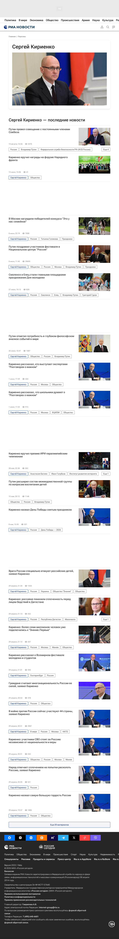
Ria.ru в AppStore (82, 859)
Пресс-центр (64, 859)
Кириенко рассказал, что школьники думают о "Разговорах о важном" (37, 394)
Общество (22, 854)
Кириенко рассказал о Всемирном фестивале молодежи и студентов (36, 656)
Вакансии (9, 871)
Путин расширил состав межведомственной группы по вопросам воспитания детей (40, 483)
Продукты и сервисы (44, 859)
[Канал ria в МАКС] (9, 838)
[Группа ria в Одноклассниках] (42, 838)
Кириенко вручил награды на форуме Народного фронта (38, 159)
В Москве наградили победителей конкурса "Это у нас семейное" (39, 220)
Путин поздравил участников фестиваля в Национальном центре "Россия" (34, 248)
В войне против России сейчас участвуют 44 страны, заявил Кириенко (41, 713)
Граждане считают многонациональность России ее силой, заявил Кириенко (40, 685)
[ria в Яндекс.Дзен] (20, 838)
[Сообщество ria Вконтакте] (31, 838)
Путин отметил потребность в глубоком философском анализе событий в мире (41, 337)
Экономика (35, 854)
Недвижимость (107, 854)
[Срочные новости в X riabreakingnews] (85, 838)
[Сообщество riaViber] (95, 838)
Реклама (25, 859)
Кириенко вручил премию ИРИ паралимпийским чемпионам (38, 455)
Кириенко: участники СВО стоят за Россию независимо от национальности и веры (35, 741)
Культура (92, 854)
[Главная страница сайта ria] (18, 27)
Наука (82, 854)
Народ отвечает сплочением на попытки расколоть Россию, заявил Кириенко (40, 769)
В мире (46, 854)
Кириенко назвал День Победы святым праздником (40, 509)
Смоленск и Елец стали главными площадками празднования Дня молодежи (37, 276)
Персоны (22, 36)
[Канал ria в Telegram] (63, 838)
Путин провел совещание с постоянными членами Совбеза (39, 131)
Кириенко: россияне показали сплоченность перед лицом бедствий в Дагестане (40, 600)
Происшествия (60, 854)
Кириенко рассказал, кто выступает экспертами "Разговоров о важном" (38, 365)
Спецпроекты (11, 859)
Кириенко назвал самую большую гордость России (40, 795)
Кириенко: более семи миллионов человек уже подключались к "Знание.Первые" (37, 628)
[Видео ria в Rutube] (52, 838)
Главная (12, 36)
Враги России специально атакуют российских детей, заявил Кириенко (41, 572)
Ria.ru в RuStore (102, 859)
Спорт (74, 854)
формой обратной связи (16, 922)
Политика (9, 854)
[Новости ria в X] (74, 838)
